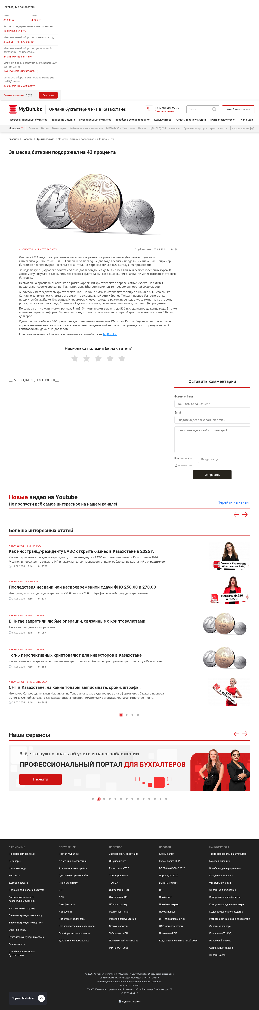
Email (177, 412)
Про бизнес (165, 897)
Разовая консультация (122, 918)
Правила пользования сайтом (26, 890)
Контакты (14, 875)
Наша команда (17, 868)
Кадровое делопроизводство (226, 911)
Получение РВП (168, 933)
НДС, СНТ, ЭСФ (157, 128)
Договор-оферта (18, 882)
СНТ (61, 890)
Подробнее (48, 95)
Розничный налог (119, 911)
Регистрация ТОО (119, 868)
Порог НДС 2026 (168, 875)
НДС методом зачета (171, 926)
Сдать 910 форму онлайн (73, 875)
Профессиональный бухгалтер (28, 119)
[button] (121, 715)
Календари (247, 119)
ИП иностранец (118, 904)
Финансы (174, 128)
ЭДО (161, 890)
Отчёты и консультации (191, 119)
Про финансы (167, 911)
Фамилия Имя (183, 396)
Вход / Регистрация (238, 109)
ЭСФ (61, 897)
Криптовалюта (218, 128)
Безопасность (17, 944)
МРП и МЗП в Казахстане (120, 128)
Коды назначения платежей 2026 (178, 940)
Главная (33, 128)
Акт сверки (65, 911)
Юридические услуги (223, 119)
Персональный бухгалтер (95, 119)
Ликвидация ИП (118, 897)
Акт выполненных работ (73, 868)
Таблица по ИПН (118, 933)
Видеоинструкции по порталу (26, 922)
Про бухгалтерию (169, 904)
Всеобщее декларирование (132, 119)
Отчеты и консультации (73, 861)
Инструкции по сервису (22, 908)
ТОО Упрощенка (118, 875)
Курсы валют (166, 853)
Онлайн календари (220, 926)
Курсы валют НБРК (170, 861)
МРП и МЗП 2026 (118, 947)
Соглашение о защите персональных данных (22, 899)
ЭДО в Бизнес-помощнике (74, 940)
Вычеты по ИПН (168, 882)
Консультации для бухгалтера (226, 904)
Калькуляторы (163, 119)
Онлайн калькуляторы (222, 890)
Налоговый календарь (72, 918)
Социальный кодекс (221, 947)
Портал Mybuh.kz (69, 853)
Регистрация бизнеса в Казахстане (229, 918)
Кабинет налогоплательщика (86, 128)
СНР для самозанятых (172, 918)
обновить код (185, 465)
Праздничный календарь (123, 940)
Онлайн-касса (217, 955)
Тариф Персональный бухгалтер (227, 853)
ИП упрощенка (117, 861)
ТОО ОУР (114, 882)
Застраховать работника (123, 853)
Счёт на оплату (17, 929)
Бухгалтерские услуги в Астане (26, 937)
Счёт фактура (67, 904)
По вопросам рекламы (22, 853)
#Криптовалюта (46, 249)
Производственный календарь (77, 926)
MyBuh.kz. (110, 334)
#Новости (26, 249)
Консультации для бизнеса (225, 897)
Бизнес (45, 128)
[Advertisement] (223, 222)
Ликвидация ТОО (119, 890)
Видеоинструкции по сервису (25, 915)
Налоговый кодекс (220, 940)
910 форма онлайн (220, 882)
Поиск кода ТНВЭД (220, 933)
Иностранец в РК (68, 882)
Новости (14, 128)
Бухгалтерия (59, 128)
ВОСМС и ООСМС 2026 (172, 868)
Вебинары (15, 861)
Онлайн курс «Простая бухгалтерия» (22, 953)
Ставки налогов (118, 926)
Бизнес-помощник (63, 119)
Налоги (142, 128)
